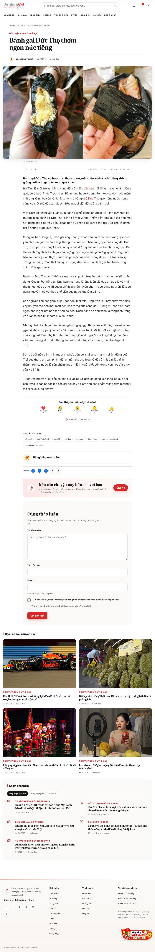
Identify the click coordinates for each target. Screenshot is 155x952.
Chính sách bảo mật (127, 903)
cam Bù (57, 439)
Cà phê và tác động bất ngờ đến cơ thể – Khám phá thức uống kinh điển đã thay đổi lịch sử (117, 827)
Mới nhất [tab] (52, 794)
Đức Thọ (93, 198)
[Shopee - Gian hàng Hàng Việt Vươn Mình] (136, 934)
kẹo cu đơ (79, 439)
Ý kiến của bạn (34, 530)
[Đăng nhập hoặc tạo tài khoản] (148, 6)
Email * (31, 580)
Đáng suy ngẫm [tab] (37, 794)
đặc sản (89, 188)
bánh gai (28, 439)
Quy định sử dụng (126, 893)
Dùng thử (35, 15)
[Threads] (6, 914)
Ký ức (74, 15)
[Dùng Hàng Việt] (6, 890)
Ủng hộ (120, 487)
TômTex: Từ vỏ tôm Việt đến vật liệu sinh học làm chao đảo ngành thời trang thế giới (117, 809)
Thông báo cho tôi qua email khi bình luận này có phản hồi (61, 606)
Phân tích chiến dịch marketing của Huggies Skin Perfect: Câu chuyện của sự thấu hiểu (45, 846)
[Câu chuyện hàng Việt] (19, 907)
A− (26, 169)
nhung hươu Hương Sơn (34, 445)
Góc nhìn (85, 15)
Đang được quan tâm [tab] (17, 794)
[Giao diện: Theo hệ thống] (134, 6)
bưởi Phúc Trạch (43, 439)
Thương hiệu (61, 15)
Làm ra (47, 15)
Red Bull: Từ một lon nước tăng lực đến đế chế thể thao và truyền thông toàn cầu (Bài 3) (36, 698)
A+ (36, 169)
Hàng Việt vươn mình (46, 457)
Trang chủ (13, 25)
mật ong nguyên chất (110, 439)
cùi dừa (68, 439)
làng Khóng (92, 439)
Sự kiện (97, 15)
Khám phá (9, 15)
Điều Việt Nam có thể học (40, 25)
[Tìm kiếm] (115, 5)
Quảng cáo (87, 903)
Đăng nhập (110, 15)
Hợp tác (85, 908)
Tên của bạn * (34, 565)
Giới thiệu (86, 893)
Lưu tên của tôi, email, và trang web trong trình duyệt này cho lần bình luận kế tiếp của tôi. (76, 599)
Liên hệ (85, 898)
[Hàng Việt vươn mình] (13, 907)
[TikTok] (26, 907)
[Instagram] (33, 907)
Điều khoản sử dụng (127, 898)
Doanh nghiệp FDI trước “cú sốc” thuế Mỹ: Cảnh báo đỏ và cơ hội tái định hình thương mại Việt (43, 806)
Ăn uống (22, 15)
